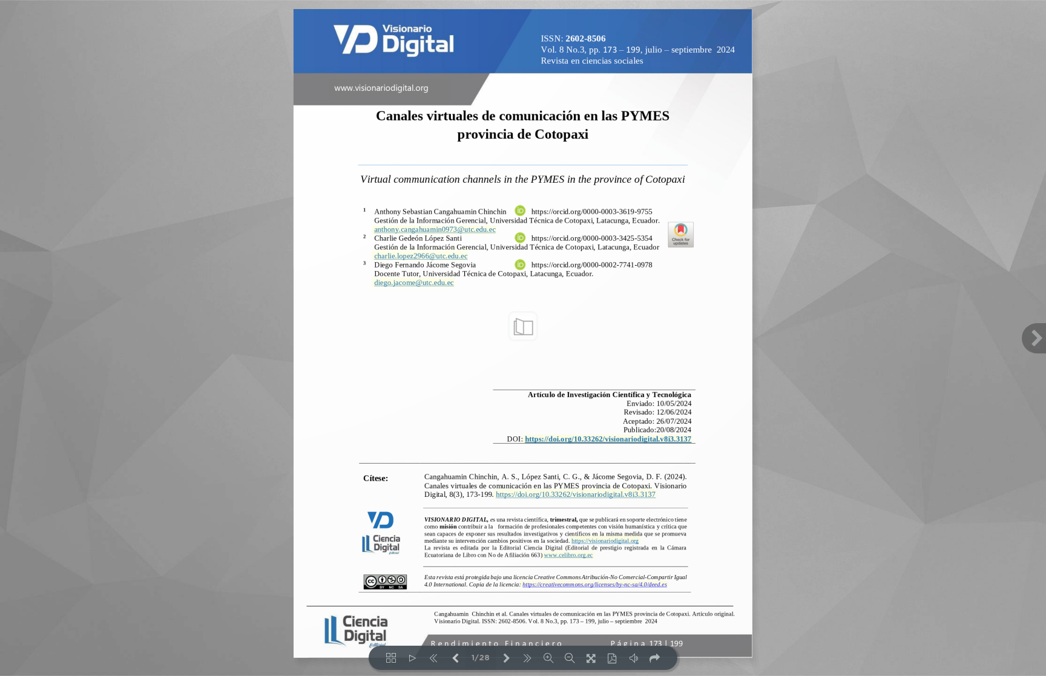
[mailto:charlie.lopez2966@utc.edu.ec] (420, 256)
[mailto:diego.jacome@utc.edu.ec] (413, 282)
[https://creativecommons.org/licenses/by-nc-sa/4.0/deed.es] (593, 584)
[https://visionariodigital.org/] (604, 540)
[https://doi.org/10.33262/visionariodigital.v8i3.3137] (607, 438)
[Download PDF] (612, 658)
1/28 (481, 658)
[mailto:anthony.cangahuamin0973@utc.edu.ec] (434, 229)
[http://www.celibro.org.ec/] (568, 554)
